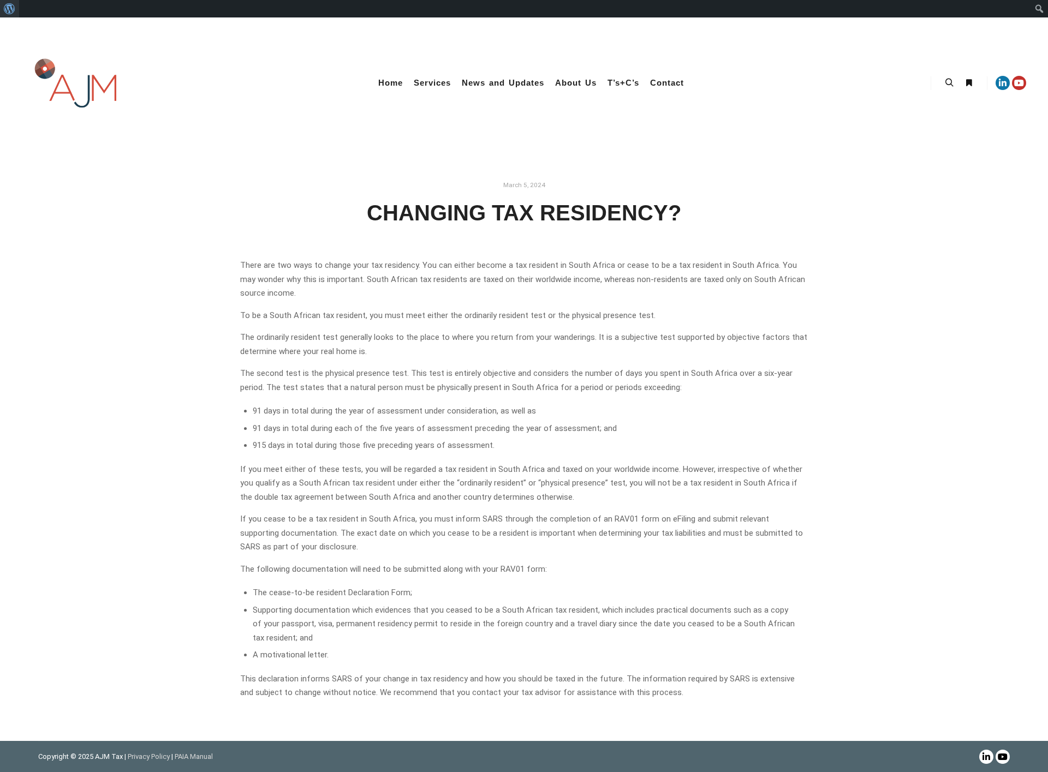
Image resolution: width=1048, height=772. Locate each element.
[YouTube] (1019, 83)
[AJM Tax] (76, 82)
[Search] (949, 83)
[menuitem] (9, 8)
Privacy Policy (149, 756)
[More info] (969, 83)
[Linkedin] (1003, 83)
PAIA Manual (194, 756)
